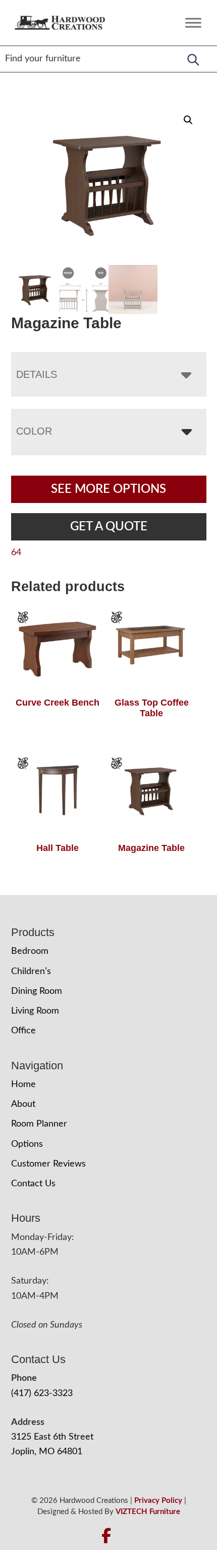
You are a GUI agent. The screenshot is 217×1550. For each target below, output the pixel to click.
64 (16, 552)
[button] (188, 120)
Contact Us (33, 1183)
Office (23, 1030)
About (23, 1104)
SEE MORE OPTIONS (108, 489)
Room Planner (39, 1124)
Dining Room (36, 991)
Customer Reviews (48, 1164)
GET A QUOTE (108, 527)
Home (23, 1084)
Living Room (35, 1011)
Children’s (31, 971)
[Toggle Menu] (193, 22)
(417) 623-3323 (42, 1393)
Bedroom (29, 951)
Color (34, 431)
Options (27, 1144)
